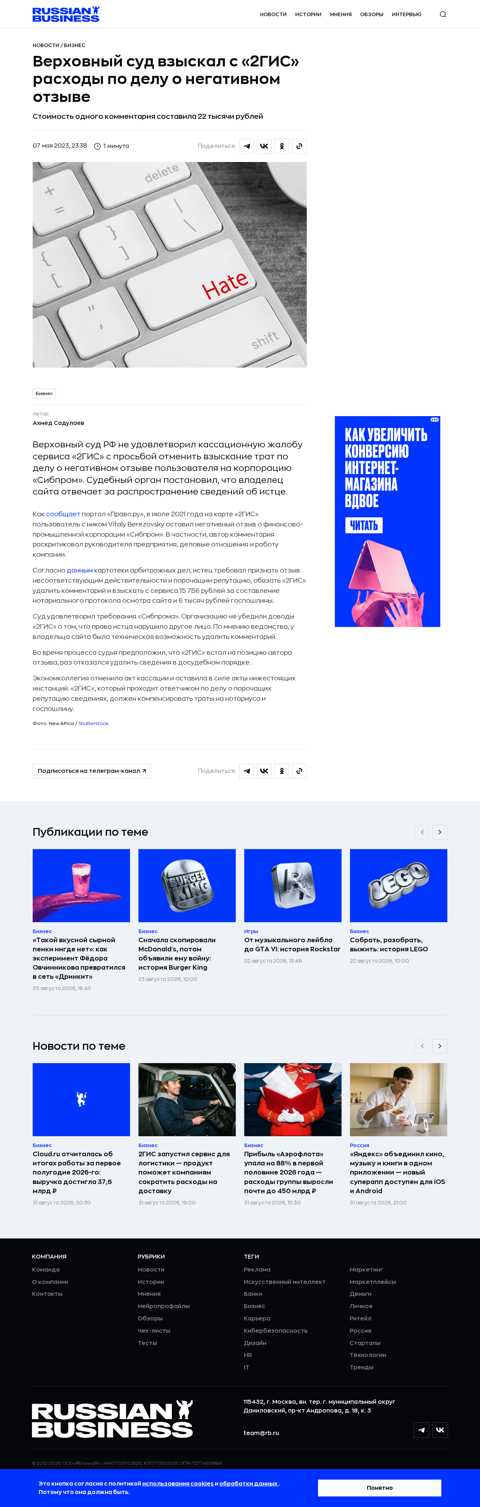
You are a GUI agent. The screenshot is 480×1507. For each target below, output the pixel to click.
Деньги (360, 1294)
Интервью (407, 14)
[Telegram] (421, 1430)
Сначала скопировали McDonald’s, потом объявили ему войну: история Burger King (177, 954)
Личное (361, 1306)
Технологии (368, 1355)
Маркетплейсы (373, 1282)
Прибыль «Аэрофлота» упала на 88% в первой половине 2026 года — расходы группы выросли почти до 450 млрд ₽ (288, 1172)
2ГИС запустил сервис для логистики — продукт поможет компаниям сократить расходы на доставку (184, 1172)
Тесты (147, 1343)
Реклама (257, 1270)
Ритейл (360, 1318)
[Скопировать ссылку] (299, 146)
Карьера (257, 1318)
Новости (273, 14)
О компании (50, 1282)
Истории (308, 14)
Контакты (47, 1294)
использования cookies (178, 1484)
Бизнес (74, 45)
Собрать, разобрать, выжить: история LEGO (389, 944)
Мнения (341, 14)
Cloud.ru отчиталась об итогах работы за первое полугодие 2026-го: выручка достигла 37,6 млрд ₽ (77, 1172)
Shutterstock (93, 723)
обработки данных (249, 1484)
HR (248, 1355)
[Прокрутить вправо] (440, 832)
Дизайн (255, 1343)
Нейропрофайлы (164, 1306)
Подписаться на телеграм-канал (89, 771)
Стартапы (365, 1343)
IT (246, 1367)
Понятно (380, 1488)
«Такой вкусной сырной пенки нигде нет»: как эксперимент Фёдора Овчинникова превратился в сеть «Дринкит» (79, 958)
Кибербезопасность (275, 1331)
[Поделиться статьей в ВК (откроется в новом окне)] (264, 146)
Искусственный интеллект (285, 1282)
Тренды (362, 1367)
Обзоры (371, 14)
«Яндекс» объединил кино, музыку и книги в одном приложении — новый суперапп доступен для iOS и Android (397, 1172)
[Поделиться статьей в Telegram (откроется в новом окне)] (246, 146)
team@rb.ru (261, 1433)
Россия (360, 1331)
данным (80, 570)
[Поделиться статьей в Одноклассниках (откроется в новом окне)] (281, 146)
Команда (46, 1270)
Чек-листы (154, 1331)
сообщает (63, 514)
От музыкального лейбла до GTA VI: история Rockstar (292, 944)
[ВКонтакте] (440, 1430)
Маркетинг (366, 1270)
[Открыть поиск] (443, 14)
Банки (253, 1294)
